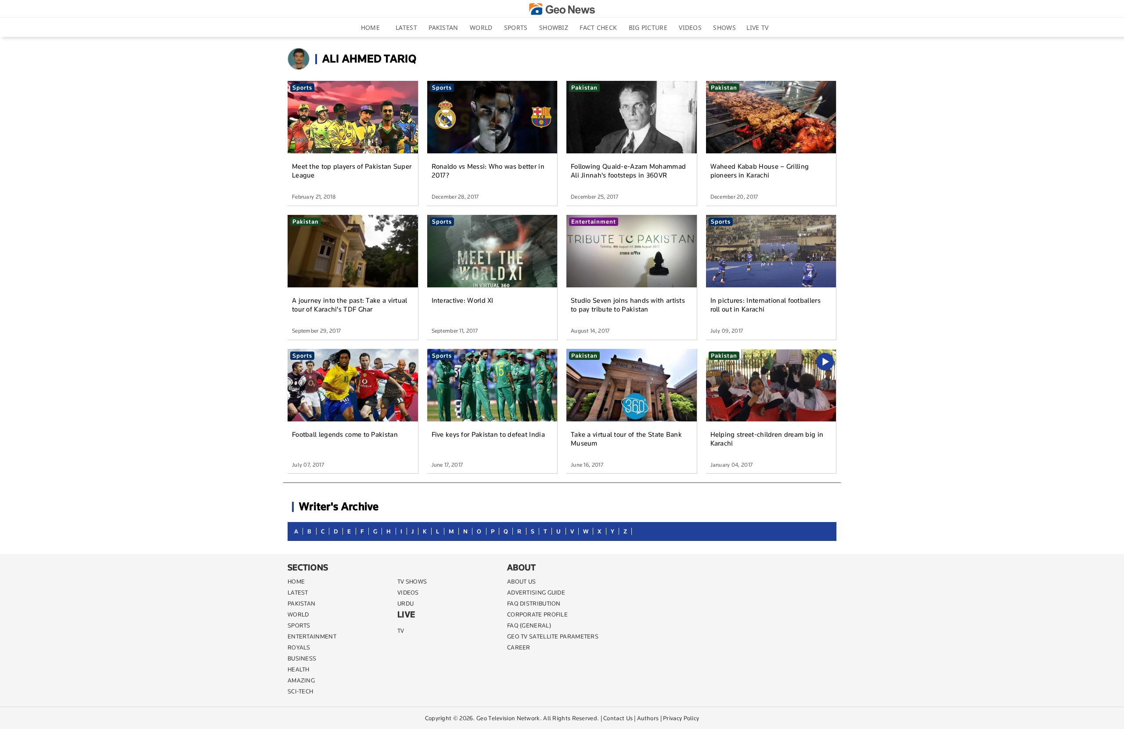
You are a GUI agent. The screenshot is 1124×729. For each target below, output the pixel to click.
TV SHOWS (412, 581)
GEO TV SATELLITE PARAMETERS (552, 636)
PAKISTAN (301, 603)
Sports (516, 27)
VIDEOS (408, 592)
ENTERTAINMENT (312, 636)
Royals (299, 647)
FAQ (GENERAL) (529, 625)
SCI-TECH (300, 691)
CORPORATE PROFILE (537, 614)
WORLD (298, 614)
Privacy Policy (681, 718)
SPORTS (299, 625)
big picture (648, 27)
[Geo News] (562, 9)
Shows (724, 27)
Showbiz (553, 27)
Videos (690, 27)
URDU (405, 603)
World (481, 27)
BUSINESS (302, 658)
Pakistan (443, 27)
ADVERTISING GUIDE (536, 592)
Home (370, 27)
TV (400, 630)
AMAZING (301, 680)
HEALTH (299, 669)
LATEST (298, 592)
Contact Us (618, 718)
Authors (648, 718)
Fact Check (598, 27)
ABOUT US (521, 581)
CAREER (518, 647)
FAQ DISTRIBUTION (534, 603)
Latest (406, 27)
